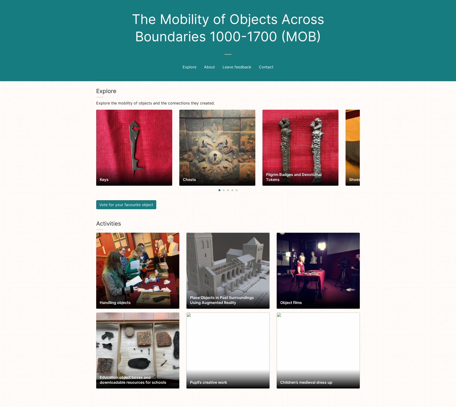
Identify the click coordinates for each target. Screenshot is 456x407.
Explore (189, 67)
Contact (266, 67)
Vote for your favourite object (126, 204)
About (209, 67)
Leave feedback (237, 67)
